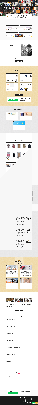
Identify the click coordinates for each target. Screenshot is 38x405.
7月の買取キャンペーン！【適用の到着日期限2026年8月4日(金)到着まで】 (20, 17)
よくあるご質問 (27, 397)
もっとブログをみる (19, 310)
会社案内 (31, 399)
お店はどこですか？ (8, 321)
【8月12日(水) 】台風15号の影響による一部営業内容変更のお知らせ (19, 16)
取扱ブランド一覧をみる (19, 94)
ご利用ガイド (23, 397)
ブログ (31, 397)
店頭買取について (23, 399)
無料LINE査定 (13, 99)
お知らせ (31, 398)
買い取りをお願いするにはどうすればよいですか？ (11, 319)
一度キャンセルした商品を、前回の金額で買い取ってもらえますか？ (12, 366)
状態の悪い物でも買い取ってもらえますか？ (10, 354)
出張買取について (23, 400)
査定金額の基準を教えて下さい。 (9, 361)
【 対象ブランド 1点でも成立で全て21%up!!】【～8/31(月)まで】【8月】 (20, 15)
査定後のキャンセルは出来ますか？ (9, 342)
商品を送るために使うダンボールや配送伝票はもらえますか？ (12, 335)
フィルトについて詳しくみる (19, 61)
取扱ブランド (19, 397)
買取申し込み (36, 403)
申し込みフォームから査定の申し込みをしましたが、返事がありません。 (13, 347)
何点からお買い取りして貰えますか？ (10, 328)
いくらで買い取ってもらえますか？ (9, 333)
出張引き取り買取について (23, 401)
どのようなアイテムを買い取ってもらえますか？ (11, 326)
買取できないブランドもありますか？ (10, 340)
